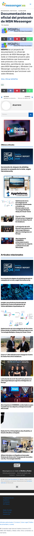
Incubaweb (6, 502)
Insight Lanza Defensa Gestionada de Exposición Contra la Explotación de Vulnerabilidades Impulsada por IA (13, 304)
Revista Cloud (7, 512)
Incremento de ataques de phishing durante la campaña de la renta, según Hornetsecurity (16, 169)
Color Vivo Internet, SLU (14, 479)
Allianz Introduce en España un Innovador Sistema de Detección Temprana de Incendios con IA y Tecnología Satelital (16, 457)
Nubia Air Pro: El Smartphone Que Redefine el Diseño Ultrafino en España (16, 432)
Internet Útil (6, 514)
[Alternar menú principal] (30, 4)
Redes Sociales (7, 510)
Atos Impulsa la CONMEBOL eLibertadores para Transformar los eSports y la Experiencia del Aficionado (24, 243)
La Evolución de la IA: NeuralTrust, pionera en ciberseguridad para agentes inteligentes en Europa (24, 230)
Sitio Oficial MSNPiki (9, 79)
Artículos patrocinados (9, 473)
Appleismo (6, 500)
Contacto (12, 475)
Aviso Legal (24, 522)
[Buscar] (31, 115)
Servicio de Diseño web (23, 473)
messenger (5, 11)
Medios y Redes (26, 471)
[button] (17, 486)
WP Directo (6, 504)
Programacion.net (8, 498)
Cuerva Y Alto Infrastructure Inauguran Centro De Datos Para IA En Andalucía (24, 219)
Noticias (13, 11)
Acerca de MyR (20, 475)
